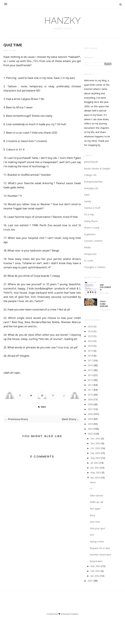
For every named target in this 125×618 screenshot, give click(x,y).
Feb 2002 (95, 570)
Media (87, 247)
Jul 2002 (94, 462)
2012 (90, 384)
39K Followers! (105, 287)
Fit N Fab (89, 214)
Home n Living (91, 227)
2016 (90, 365)
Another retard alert (100, 554)
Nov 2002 (95, 443)
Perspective (90, 254)
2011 (90, 389)
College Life (90, 175)
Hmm (93, 482)
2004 (90, 423)
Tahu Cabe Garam (104, 303)
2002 (90, 433)
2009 (90, 399)
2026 (90, 326)
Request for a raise (100, 548)
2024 (90, 331)
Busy (92, 515)
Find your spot (97, 528)
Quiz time (95, 521)
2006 (90, 414)
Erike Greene (96, 495)
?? (91, 488)
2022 (90, 341)
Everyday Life (91, 188)
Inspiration (90, 234)
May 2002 (95, 472)
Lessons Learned (93, 240)
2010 (90, 394)
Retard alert (96, 561)
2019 (90, 350)
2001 (90, 580)
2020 (90, 345)
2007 (90, 409)
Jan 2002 (95, 575)
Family (87, 201)
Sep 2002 (95, 453)
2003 (90, 428)
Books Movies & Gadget (97, 168)
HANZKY (62, 20)
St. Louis (88, 260)
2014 (90, 375)
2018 (90, 355)
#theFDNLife (91, 161)
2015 (90, 370)
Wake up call (96, 502)
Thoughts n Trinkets (94, 267)
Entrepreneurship (93, 181)
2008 (90, 404)
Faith (87, 194)
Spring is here (97, 541)
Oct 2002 (95, 448)
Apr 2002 (95, 477)
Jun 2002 (95, 467)
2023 (90, 336)
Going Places (91, 221)
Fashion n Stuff (92, 207)
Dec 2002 (95, 438)
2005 (90, 418)
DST (92, 534)
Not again (95, 508)
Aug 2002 (95, 457)
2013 (90, 380)
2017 (90, 360)
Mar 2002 (95, 566)
